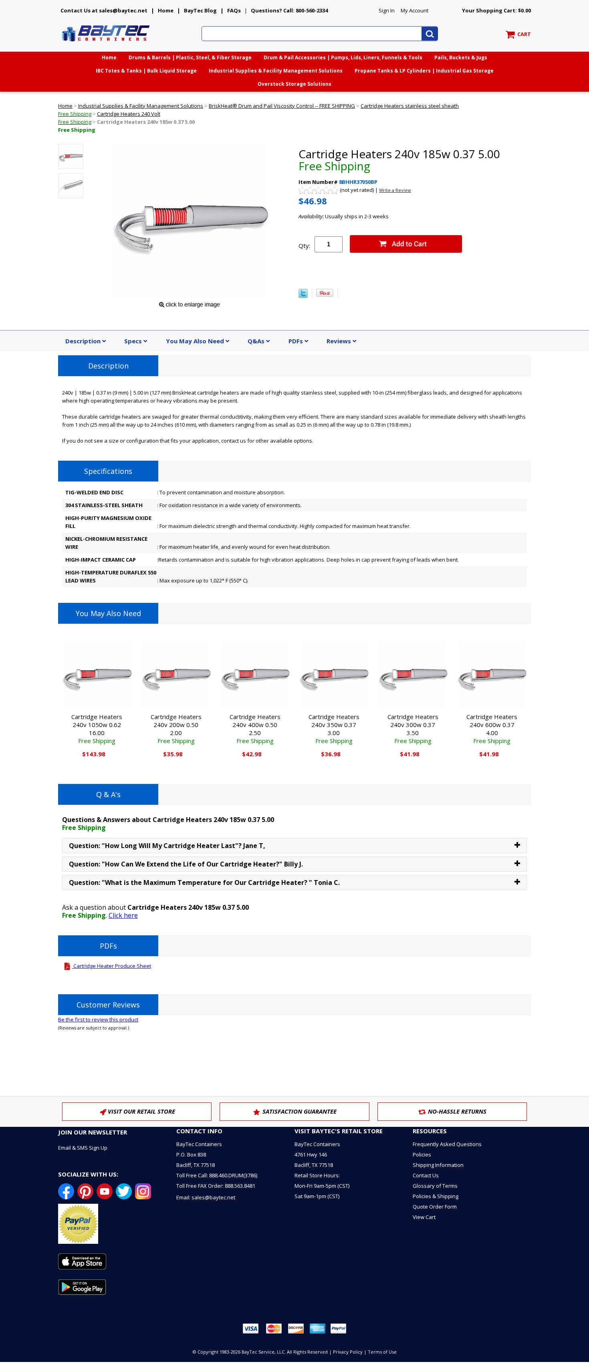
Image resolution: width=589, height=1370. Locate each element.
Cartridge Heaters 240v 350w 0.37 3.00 (334, 729)
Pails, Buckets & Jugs (460, 57)
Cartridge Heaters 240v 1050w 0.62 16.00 (96, 729)
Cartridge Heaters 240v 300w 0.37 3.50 (412, 729)
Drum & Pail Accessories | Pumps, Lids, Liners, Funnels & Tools (343, 57)
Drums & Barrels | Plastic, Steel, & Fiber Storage (190, 57)
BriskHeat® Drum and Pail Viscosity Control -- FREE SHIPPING (282, 105)
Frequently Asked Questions (447, 1144)
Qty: (304, 246)
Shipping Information (438, 1165)
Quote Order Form (435, 1206)
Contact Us (426, 1175)
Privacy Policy (348, 1352)
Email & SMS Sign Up (82, 1147)
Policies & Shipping (435, 1196)
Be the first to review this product (98, 1019)
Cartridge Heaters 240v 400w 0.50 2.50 (255, 729)
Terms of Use (382, 1352)
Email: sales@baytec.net (205, 1197)
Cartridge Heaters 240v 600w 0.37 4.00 (491, 729)
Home (165, 10)
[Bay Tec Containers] (106, 43)
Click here (123, 915)
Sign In (387, 10)
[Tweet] (303, 296)
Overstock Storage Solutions (294, 84)
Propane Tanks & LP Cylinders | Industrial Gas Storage (424, 70)
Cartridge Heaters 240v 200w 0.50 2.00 (176, 729)
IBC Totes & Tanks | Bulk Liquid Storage (146, 70)
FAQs (234, 10)
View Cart (424, 1217)
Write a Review (395, 190)
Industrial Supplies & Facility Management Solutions (276, 70)
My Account (414, 10)
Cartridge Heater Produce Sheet (111, 965)
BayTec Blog (200, 10)
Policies (422, 1154)
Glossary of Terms (435, 1185)
